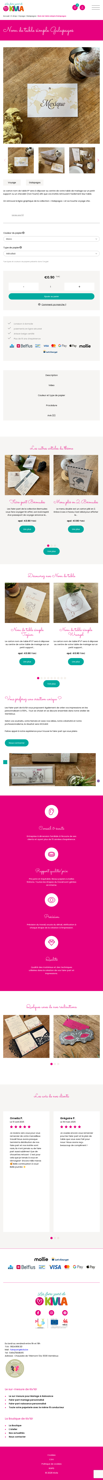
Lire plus (27, 529)
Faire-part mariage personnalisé (26, 1399)
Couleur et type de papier (51, 395)
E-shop (14, 16)
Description (51, 375)
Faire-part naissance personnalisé (27, 1403)
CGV (51, 1459)
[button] (98, 160)
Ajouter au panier (51, 296)
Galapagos (31, 16)
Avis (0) (51, 415)
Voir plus (51, 551)
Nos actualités (17, 1433)
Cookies (51, 1455)
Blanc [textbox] (9, 239)
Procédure (51, 405)
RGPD (51, 1468)
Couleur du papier (12, 233)
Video (51, 385)
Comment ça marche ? (54, 304)
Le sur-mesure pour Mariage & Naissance (31, 1396)
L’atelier (13, 1429)
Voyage (21, 16)
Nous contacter (17, 1436)
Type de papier (11, 247)
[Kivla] (13, 7)
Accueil (6, 16)
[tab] (51, 375)
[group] (51, 95)
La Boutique (15, 1425)
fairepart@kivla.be (19, 1349)
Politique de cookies (52, 1463)
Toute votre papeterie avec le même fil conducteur (36, 1407)
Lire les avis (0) (18, 215)
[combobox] (51, 239)
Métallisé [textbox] (11, 253)
